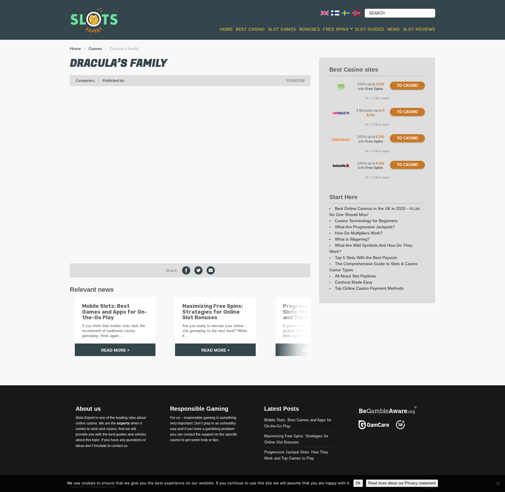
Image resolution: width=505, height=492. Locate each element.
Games (95, 48)
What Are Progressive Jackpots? (365, 227)
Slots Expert (85, 417)
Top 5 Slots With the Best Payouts (366, 257)
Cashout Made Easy (353, 282)
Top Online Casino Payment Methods (369, 288)
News (393, 29)
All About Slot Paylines (355, 276)
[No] (498, 483)
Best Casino (250, 29)
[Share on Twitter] (198, 270)
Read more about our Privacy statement (402, 483)
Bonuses (309, 29)
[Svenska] (346, 13)
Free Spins (335, 29)
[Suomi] (335, 13)
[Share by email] (211, 270)
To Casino (407, 85)
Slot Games (282, 29)
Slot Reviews (419, 29)
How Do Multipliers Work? (359, 233)
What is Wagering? (352, 239)
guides (121, 434)
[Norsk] (356, 13)
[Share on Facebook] (186, 270)
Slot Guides (369, 29)
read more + (115, 350)
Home (226, 29)
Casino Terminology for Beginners (366, 220)
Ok (358, 483)
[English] (325, 13)
